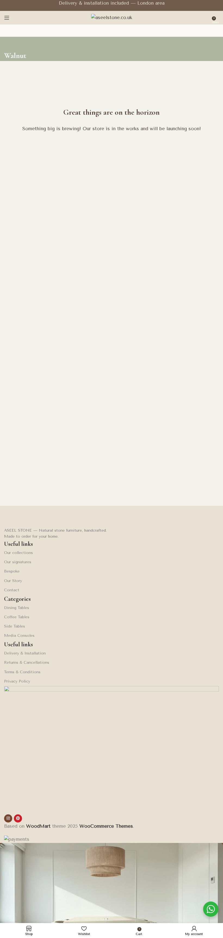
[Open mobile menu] (6, 17)
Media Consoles (19, 635)
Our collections (18, 552)
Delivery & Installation (25, 653)
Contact (11, 590)
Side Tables (14, 626)
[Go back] (11, 43)
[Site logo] (111, 17)
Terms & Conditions (22, 672)
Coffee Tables (16, 617)
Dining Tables (16, 607)
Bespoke (12, 571)
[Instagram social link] (8, 818)
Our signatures (17, 562)
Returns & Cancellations (26, 662)
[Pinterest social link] (18, 818)
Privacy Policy (17, 681)
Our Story (13, 580)
